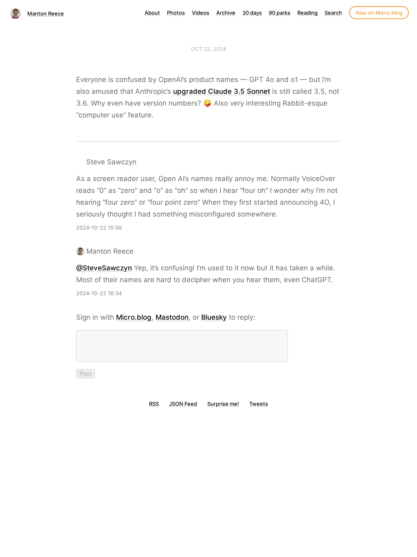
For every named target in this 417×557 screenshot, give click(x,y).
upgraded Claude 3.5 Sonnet (221, 91)
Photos (176, 12)
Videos (200, 12)
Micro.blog (133, 317)
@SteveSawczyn (104, 268)
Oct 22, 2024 (208, 49)
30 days (252, 12)
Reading (307, 12)
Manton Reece (45, 13)
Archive (225, 12)
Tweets (258, 403)
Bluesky (214, 317)
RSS (154, 403)
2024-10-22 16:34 (99, 293)
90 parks (279, 12)
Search (333, 12)
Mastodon (172, 317)
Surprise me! (223, 403)
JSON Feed (183, 403)
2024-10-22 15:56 (99, 227)
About (152, 12)
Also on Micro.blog (379, 12)
